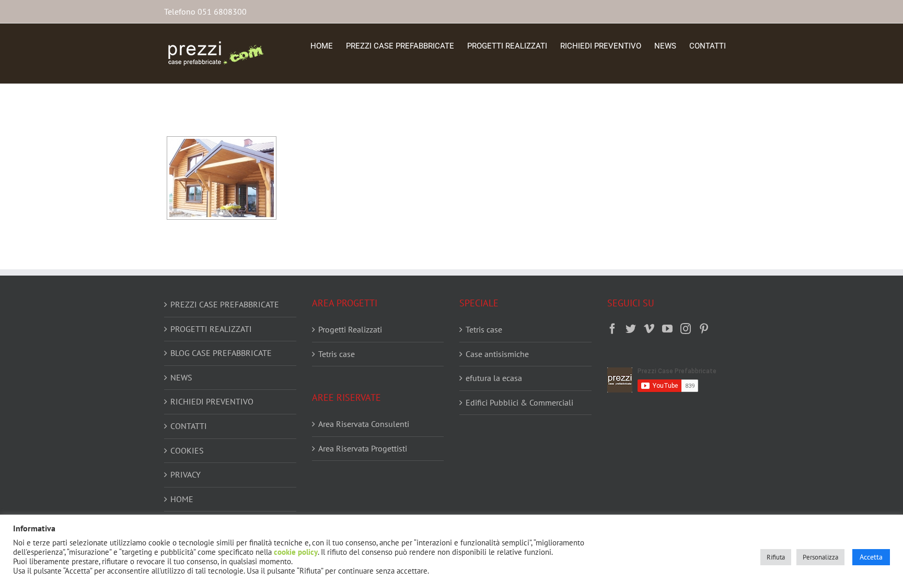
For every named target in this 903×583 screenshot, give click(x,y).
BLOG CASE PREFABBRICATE (221, 353)
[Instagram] (685, 329)
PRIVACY (185, 474)
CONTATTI (188, 426)
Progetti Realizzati (350, 329)
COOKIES (187, 450)
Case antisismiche (497, 354)
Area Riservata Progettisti (362, 448)
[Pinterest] (704, 329)
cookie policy (296, 552)
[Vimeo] (649, 329)
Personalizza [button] (820, 557)
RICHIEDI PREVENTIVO (211, 401)
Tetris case (336, 354)
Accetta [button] (871, 557)
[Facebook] (612, 329)
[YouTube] (667, 329)
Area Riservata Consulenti (363, 424)
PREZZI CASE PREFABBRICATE (224, 304)
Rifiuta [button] (776, 557)
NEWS (181, 377)
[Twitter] (631, 329)
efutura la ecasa (494, 378)
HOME (181, 499)
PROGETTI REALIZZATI (211, 329)
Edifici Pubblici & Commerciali (519, 402)
